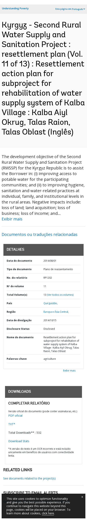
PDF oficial (15, 415)
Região (11, 311)
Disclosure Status (18, 329)
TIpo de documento (19, 269)
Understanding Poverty (15, 8)
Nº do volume (15, 286)
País (9, 303)
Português (77, 9)
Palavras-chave (17, 359)
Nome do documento (20, 337)
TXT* (11, 424)
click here (48, 513)
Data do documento (19, 260)
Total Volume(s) (17, 294)
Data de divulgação (19, 320)
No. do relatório (17, 277)
